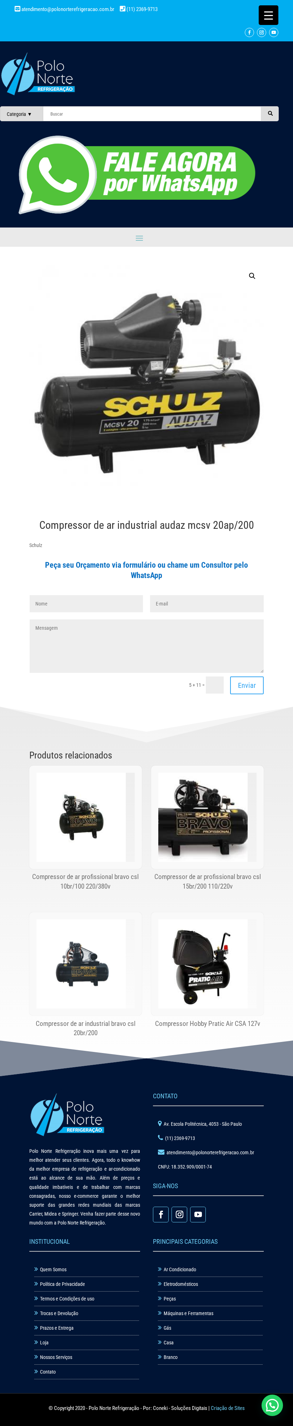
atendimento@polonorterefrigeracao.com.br (67, 9)
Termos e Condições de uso (67, 1299)
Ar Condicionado (180, 1269)
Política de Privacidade (62, 1284)
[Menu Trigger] (268, 15)
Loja (44, 1342)
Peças (170, 1299)
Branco (171, 1357)
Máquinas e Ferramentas (188, 1313)
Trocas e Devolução (59, 1313)
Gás (167, 1328)
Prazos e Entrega (57, 1328)
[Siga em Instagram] (261, 32)
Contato (48, 1372)
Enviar (247, 685)
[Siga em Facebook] (249, 32)
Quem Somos (53, 1269)
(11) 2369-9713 (141, 9)
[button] (252, 276)
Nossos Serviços (56, 1357)
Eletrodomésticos (181, 1284)
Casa (169, 1342)
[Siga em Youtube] (273, 32)
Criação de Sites (228, 1408)
